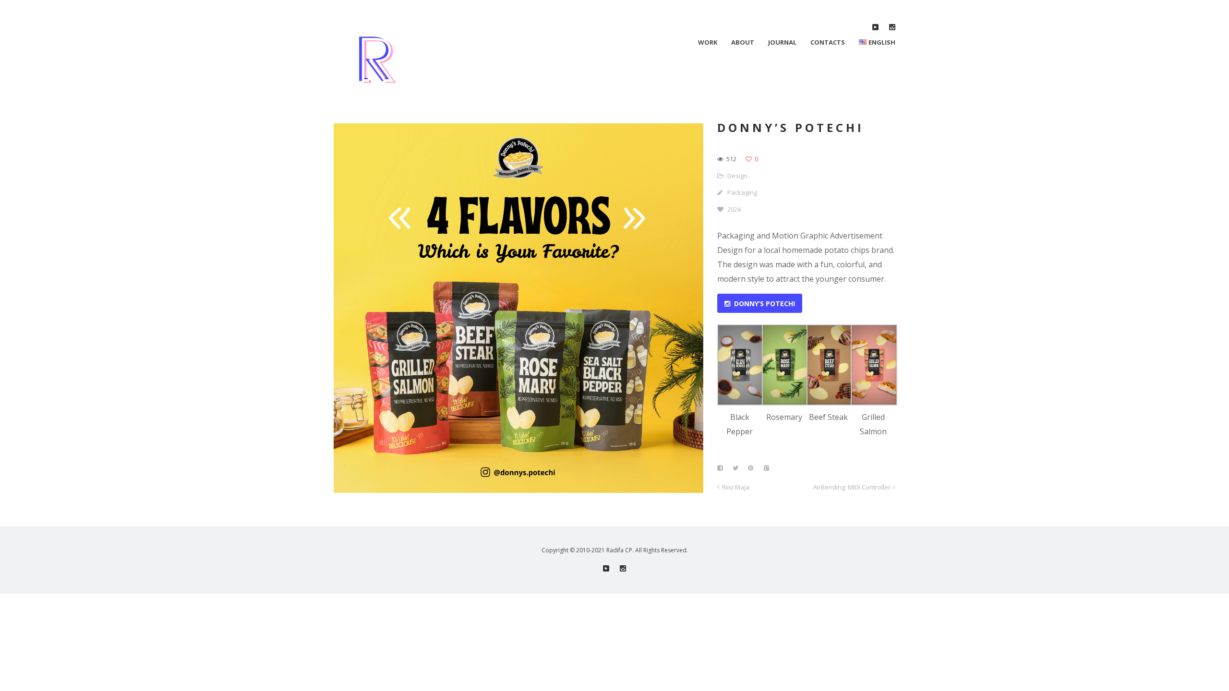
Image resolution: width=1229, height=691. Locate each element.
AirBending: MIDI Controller (852, 487)
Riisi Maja (735, 487)
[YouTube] (875, 27)
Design (737, 175)
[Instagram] (892, 27)
